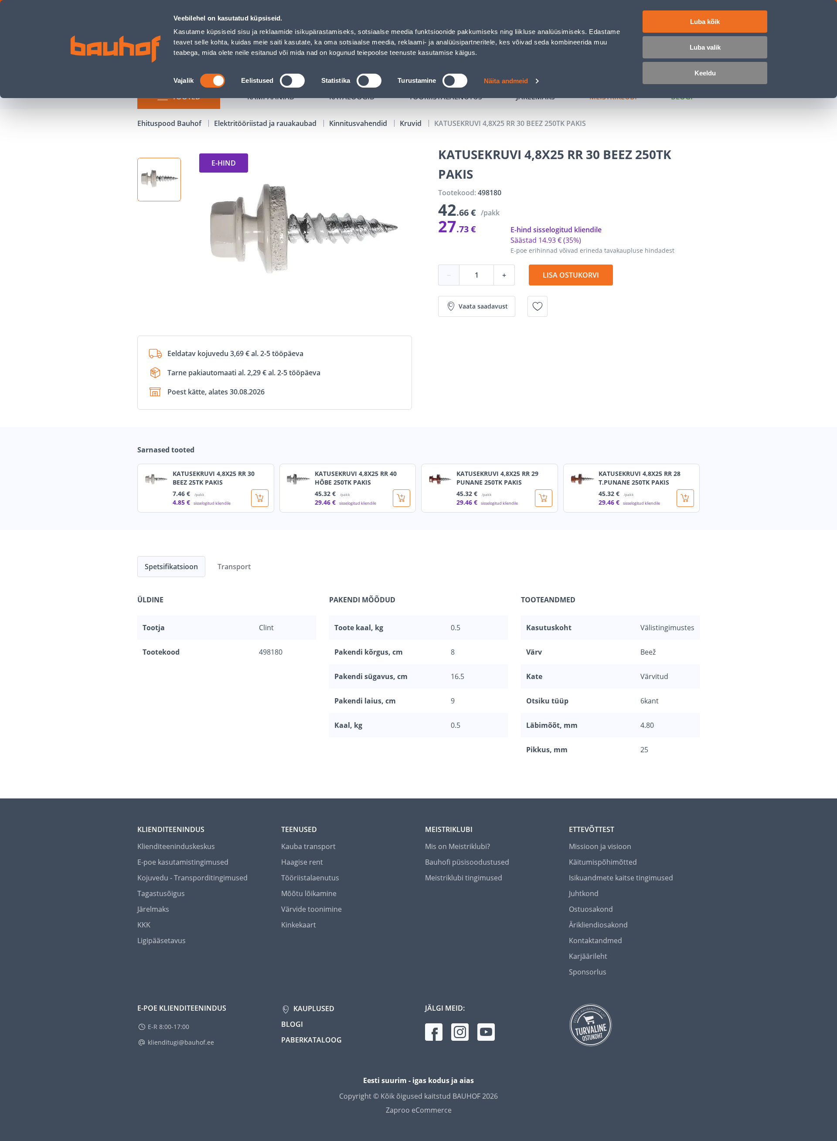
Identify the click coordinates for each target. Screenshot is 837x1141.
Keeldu (705, 73)
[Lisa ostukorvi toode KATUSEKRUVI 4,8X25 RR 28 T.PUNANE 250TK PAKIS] (685, 498)
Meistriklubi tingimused (463, 878)
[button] (159, 179)
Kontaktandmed (595, 940)
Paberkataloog (311, 1040)
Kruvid (411, 123)
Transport (234, 566)
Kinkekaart (298, 925)
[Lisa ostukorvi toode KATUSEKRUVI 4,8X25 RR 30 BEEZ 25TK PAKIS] (260, 498)
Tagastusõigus (161, 893)
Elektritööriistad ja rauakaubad (266, 123)
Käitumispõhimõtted (603, 862)
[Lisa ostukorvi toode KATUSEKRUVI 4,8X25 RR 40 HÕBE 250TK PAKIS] (401, 498)
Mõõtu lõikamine (309, 893)
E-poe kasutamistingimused (182, 862)
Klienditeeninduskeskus (176, 846)
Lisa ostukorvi (571, 275)
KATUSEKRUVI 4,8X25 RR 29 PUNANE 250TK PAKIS (497, 477)
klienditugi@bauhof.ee (181, 1042)
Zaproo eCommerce (419, 1110)
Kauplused (313, 1008)
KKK (143, 925)
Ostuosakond (591, 909)
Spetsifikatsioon (171, 566)
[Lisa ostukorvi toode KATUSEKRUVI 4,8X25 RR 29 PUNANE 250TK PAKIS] (543, 498)
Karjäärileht (588, 956)
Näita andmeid (506, 81)
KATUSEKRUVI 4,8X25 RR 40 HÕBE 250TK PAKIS (356, 477)
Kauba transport (308, 846)
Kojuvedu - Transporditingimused (192, 878)
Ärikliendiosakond (598, 925)
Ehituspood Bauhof (170, 123)
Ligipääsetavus (161, 940)
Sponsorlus (587, 972)
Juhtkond (584, 893)
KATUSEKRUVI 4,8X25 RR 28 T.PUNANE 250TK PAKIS (639, 477)
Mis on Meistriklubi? (457, 846)
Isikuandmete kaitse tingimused (621, 878)
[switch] (292, 81)
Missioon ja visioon (600, 846)
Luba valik (705, 47)
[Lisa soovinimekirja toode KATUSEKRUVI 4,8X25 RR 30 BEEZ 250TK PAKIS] (537, 306)
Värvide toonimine (311, 909)
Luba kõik (705, 21)
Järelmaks (153, 909)
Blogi (292, 1024)
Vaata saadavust (483, 306)
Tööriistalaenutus (310, 878)
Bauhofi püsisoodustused (467, 862)
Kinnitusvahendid (359, 123)
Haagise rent (302, 862)
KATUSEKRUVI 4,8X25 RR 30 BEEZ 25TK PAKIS (214, 477)
